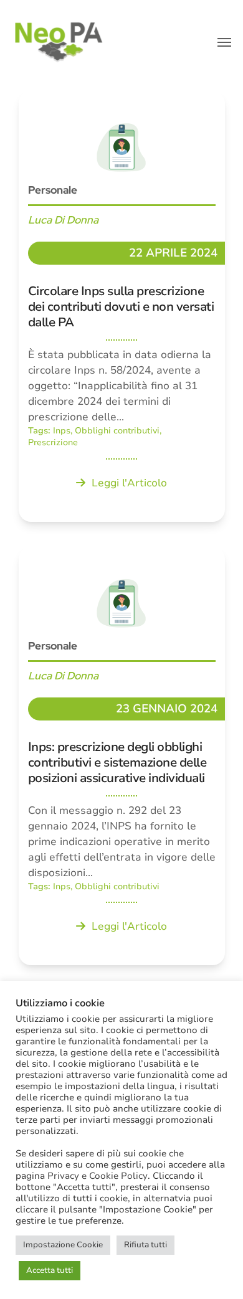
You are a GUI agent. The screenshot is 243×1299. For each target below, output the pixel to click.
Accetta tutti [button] (49, 1270)
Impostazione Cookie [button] (63, 1244)
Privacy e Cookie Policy (97, 1175)
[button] (224, 42)
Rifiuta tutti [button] (145, 1244)
